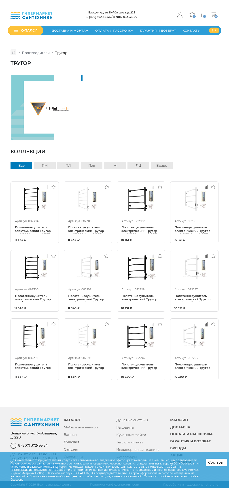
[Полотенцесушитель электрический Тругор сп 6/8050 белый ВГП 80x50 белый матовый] (88, 199)
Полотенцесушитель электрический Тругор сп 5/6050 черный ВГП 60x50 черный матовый (139, 298)
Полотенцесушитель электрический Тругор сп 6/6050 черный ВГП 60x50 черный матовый (139, 229)
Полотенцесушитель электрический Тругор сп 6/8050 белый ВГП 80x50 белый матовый (86, 229)
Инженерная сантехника (137, 450)
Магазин (179, 420)
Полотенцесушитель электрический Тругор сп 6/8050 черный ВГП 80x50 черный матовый (33, 229)
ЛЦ (138, 165)
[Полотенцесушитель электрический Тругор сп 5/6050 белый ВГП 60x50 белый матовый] (194, 267)
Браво (161, 165)
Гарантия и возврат (158, 30)
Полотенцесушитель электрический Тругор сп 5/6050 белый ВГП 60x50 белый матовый (192, 298)
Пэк (91, 165)
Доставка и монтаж (70, 30)
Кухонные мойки (131, 435)
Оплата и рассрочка (114, 30)
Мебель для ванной (81, 427)
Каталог (72, 420)
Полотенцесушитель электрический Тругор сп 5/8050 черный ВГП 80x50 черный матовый (33, 298)
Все (21, 165)
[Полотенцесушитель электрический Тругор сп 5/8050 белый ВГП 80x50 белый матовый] (88, 267)
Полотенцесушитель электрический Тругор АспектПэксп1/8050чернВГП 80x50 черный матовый (34, 367)
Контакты (191, 30)
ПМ (45, 165)
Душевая (71, 442)
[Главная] (13, 52)
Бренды (178, 448)
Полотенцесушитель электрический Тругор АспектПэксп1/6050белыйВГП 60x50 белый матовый (194, 367)
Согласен (216, 462)
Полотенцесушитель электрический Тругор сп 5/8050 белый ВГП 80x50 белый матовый (86, 298)
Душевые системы (132, 420)
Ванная (70, 435)
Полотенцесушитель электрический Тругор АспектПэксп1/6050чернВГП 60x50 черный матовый (141, 367)
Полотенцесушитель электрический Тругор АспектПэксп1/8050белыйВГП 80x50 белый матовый (88, 367)
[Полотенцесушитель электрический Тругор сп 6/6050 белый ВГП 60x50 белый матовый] (194, 199)
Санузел (71, 449)
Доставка (180, 427)
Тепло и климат (129, 442)
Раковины (125, 427)
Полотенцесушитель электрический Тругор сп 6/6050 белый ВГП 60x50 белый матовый (192, 229)
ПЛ (68, 165)
